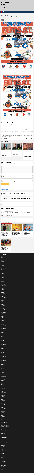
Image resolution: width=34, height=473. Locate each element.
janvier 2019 (2, 284)
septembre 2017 (3, 297)
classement (26, 118)
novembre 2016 (3, 309)
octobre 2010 (2, 407)
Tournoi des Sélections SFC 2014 (25, 212)
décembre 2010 (3, 404)
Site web (2, 179)
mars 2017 (2, 304)
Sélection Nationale (3, 462)
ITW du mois (2, 445)
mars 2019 (2, 281)
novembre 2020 (3, 272)
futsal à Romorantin (17, 135)
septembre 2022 (3, 260)
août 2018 (2, 288)
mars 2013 (2, 368)
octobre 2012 (2, 375)
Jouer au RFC (11, 211)
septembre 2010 (3, 408)
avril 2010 (2, 415)
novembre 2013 (3, 357)
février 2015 (2, 337)
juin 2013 (2, 364)
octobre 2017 (2, 296)
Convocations (3, 430)
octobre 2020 (2, 273)
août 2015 (2, 329)
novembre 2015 (3, 325)
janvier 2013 (2, 371)
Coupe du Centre (3, 434)
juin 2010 (2, 412)
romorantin (21, 135)
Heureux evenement (3, 442)
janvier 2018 (2, 293)
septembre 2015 (3, 328)
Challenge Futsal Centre (4, 425)
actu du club (4, 135)
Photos (2, 458)
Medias (2, 454)
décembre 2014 (3, 340)
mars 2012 (2, 384)
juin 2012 (2, 380)
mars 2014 (2, 352)
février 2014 (2, 353)
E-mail (2, 176)
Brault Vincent (3, 215)
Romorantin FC (25, 135)
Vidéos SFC (2, 470)
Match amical (25, 232)
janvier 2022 (2, 264)
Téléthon (2, 466)
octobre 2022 (2, 258)
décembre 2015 (3, 324)
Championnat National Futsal (4, 15)
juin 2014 (2, 348)
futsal (13, 135)
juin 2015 (2, 332)
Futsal (1, 441)
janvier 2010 (2, 419)
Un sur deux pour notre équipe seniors (16, 234)
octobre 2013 (2, 359)
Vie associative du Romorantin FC (8, 136)
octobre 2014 (2, 343)
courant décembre (13, 131)
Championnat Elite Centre (4, 233)
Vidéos (2, 469)
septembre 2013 (3, 360)
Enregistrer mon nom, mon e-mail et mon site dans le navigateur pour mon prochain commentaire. (15, 181)
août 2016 (2, 313)
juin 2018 (2, 289)
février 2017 (2, 305)
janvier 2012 (2, 387)
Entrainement (3, 234)
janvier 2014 (2, 355)
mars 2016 (2, 320)
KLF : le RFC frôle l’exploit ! (5, 138)
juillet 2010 (2, 411)
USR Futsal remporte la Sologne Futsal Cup (5, 249)
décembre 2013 (3, 356)
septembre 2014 (3, 344)
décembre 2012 (3, 372)
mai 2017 (2, 301)
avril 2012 (2, 383)
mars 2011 (2, 400)
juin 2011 (2, 396)
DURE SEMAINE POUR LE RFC (10, 215)
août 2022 (2, 261)
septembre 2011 (3, 392)
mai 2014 (2, 349)
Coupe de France (3, 433)
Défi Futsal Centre (3, 437)
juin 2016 (2, 316)
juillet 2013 (2, 363)
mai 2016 (2, 317)
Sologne (2, 136)
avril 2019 (2, 280)
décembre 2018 (3, 285)
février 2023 (2, 257)
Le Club (2, 449)
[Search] (32, 12)
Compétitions (3, 429)
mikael (5, 20)
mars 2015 (2, 336)
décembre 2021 (3, 265)
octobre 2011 (2, 391)
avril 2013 (2, 367)
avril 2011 (2, 399)
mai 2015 (2, 333)
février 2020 (2, 276)
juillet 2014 (2, 347)
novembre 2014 (3, 341)
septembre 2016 (3, 312)
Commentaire (3, 164)
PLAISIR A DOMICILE (15, 153)
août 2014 (2, 345)
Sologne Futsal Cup (3, 247)
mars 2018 (2, 292)
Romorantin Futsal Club (6, 5)
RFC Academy (3, 461)
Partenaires (2, 457)
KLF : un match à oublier (29, 138)
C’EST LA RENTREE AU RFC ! (5, 235)
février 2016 (2, 321)
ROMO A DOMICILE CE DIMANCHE (27, 157)
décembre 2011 (3, 388)
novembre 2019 (3, 277)
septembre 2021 (3, 268)
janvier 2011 (2, 403)
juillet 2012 (2, 379)
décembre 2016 (3, 308)
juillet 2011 (2, 395)
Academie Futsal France (4, 232)
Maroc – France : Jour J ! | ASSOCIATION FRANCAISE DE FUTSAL (10, 212)
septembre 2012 (3, 376)
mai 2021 (2, 269)
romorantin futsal (30, 135)
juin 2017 (2, 300)
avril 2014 (2, 351)
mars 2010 (2, 416)
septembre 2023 (3, 256)
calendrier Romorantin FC (9, 135)
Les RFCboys (2, 450)
